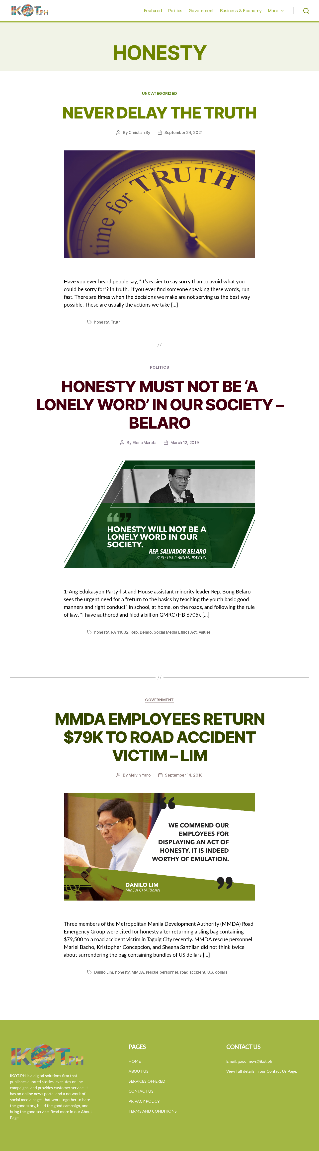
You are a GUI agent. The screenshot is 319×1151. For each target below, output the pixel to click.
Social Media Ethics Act (175, 632)
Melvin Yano (140, 775)
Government (201, 10)
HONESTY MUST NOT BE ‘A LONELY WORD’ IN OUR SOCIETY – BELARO (159, 404)
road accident (192, 972)
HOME (135, 1061)
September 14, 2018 (184, 775)
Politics (175, 10)
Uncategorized (159, 93)
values (205, 632)
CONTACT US (141, 1091)
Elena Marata (145, 442)
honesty (101, 322)
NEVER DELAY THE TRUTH (159, 112)
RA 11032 (120, 632)
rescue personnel (162, 972)
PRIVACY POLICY (144, 1101)
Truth (116, 322)
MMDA (138, 972)
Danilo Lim (103, 972)
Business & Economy (241, 10)
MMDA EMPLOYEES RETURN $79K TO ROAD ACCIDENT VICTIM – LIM (159, 737)
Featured (153, 10)
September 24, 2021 (183, 132)
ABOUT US (139, 1071)
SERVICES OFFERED (147, 1081)
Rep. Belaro (141, 632)
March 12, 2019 (184, 442)
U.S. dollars (217, 972)
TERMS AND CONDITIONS (153, 1111)
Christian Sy (139, 132)
